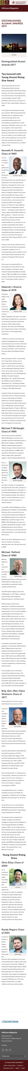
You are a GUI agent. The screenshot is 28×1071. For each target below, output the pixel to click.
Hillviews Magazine (10, 8)
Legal (23, 1068)
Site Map (4, 1045)
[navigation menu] (2, 2)
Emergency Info (8, 1068)
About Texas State (9, 1065)
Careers (19, 1065)
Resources (5, 1056)
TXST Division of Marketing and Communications (11, 1040)
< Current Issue (10, 1021)
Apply (17, 1068)
